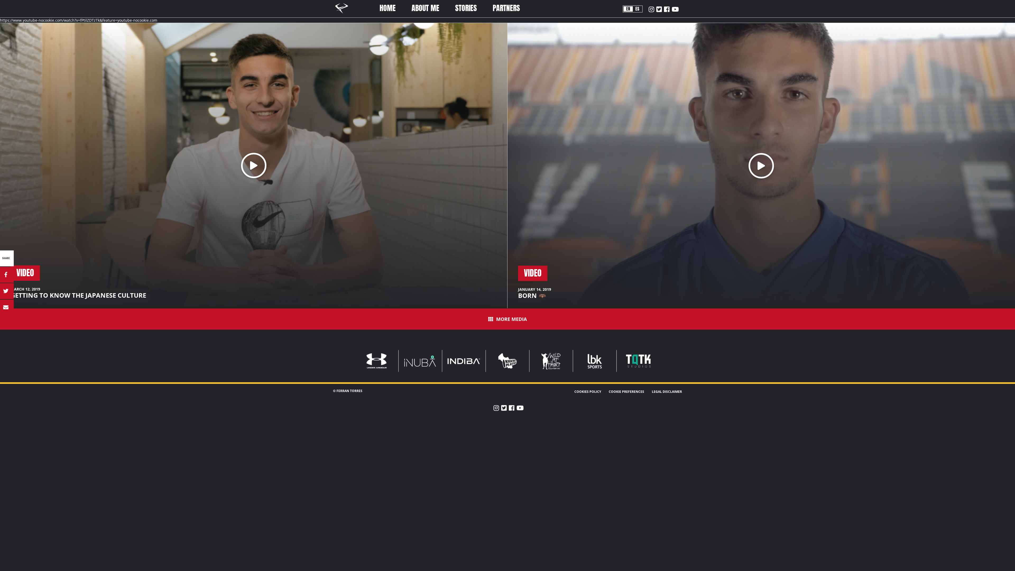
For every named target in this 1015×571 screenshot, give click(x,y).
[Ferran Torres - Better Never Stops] (344, 14)
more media (511, 319)
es (637, 9)
